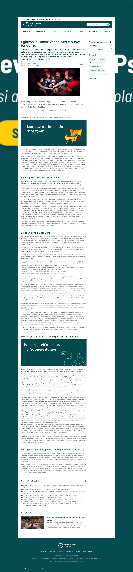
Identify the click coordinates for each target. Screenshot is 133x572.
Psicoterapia (67, 31)
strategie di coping (26, 371)
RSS (82, 561)
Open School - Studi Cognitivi (97, 70)
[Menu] (22, 19)
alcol (23, 188)
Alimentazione (40, 31)
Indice (33, 19)
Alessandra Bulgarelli (28, 62)
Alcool (91, 63)
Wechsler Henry (102, 74)
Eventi (54, 19)
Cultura (84, 551)
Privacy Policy (40, 568)
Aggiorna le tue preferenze (30, 568)
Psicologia (54, 31)
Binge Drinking (81, 164)
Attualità (90, 551)
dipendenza (42, 192)
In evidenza (40, 19)
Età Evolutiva (26, 31)
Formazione (106, 31)
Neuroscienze (93, 31)
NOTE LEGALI (53, 561)
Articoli (48, 19)
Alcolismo (101, 59)
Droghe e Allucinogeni (95, 66)
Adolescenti (93, 59)
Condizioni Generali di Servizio (64, 561)
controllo (47, 256)
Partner (60, 19)
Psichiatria (80, 31)
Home (27, 19)
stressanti (42, 375)
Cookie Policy (47, 568)
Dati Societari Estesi (75, 561)
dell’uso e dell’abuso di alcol (42, 149)
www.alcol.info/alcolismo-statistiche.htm (34, 505)
